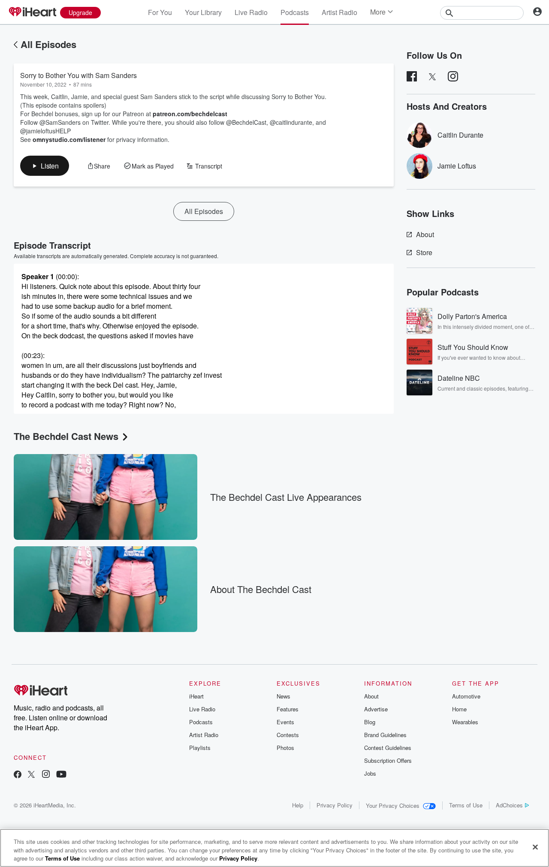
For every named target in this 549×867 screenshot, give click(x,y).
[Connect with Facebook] (17, 775)
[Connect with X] (31, 775)
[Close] (535, 846)
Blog (369, 722)
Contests (288, 735)
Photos (285, 748)
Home (459, 709)
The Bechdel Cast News (66, 436)
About (425, 234)
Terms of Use (466, 805)
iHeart (196, 696)
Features (288, 709)
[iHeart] (32, 12)
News (283, 696)
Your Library (203, 12)
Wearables (465, 722)
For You (160, 12)
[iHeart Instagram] (46, 775)
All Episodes (48, 44)
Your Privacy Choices (392, 805)
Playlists (200, 748)
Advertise (376, 709)
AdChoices (509, 805)
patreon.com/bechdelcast (190, 113)
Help (297, 805)
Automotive (466, 696)
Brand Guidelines (385, 735)
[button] (44, 166)
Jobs (370, 773)
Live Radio (251, 12)
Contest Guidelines (387, 748)
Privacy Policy (335, 805)
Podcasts (295, 12)
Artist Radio (339, 12)
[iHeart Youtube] (61, 775)
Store (424, 252)
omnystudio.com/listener (69, 139)
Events (285, 722)
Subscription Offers (388, 760)
